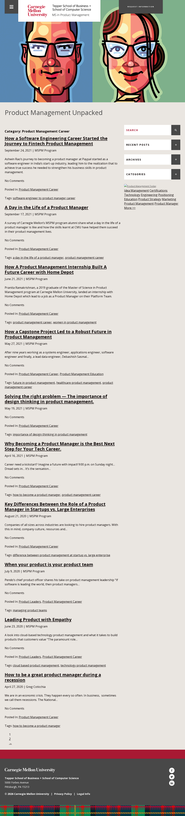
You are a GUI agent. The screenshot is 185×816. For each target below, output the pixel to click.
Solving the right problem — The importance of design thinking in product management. (56, 398)
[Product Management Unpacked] (59, 11)
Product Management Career (38, 189)
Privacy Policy (63, 794)
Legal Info (83, 794)
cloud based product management (36, 665)
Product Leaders (30, 602)
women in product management (74, 322)
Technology (132, 195)
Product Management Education (82, 374)
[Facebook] (172, 770)
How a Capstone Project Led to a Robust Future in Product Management (58, 334)
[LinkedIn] (172, 783)
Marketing (169, 199)
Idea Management (136, 191)
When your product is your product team (49, 564)
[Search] (175, 130)
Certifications (158, 191)
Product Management (139, 204)
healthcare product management (78, 383)
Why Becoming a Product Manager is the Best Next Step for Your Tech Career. (60, 446)
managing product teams (30, 610)
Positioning (166, 195)
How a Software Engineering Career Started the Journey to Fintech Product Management (56, 140)
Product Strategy (149, 199)
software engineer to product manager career (44, 198)
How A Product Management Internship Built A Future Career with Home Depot (56, 269)
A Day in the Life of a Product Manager (46, 207)
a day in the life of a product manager (38, 258)
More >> (129, 208)
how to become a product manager (36, 495)
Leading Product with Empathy (38, 619)
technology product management (83, 665)
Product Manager (166, 204)
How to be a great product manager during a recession (53, 677)
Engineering (149, 195)
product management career (84, 258)
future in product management (34, 383)
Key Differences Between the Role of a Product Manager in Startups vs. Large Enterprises (55, 506)
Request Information (141, 7)
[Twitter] (172, 776)
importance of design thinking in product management (50, 434)
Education (130, 199)
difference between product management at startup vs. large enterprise (61, 555)
